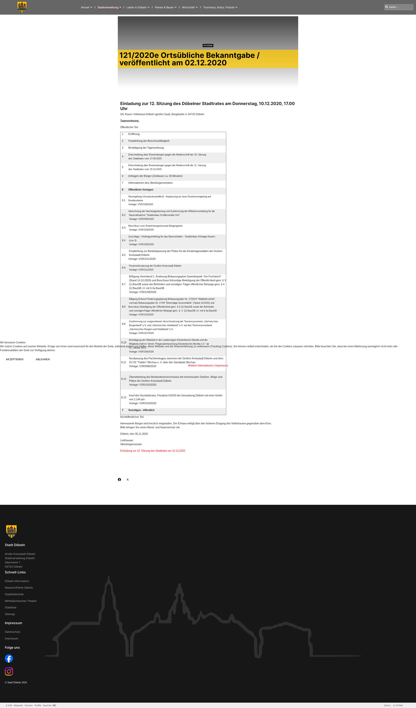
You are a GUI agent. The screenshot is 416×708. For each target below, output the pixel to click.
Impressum (221, 365)
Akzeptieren (14, 359)
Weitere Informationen (200, 365)
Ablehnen (43, 359)
